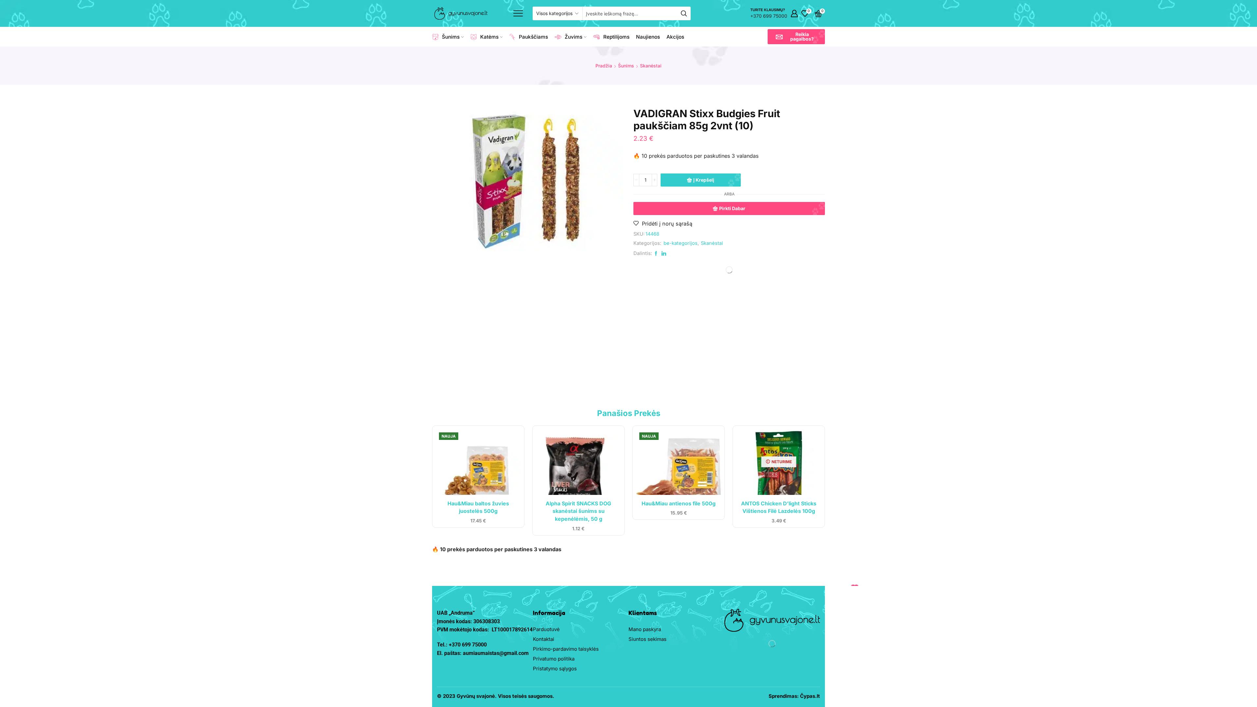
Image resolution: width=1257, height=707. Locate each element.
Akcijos (675, 37)
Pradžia (603, 65)
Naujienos (648, 37)
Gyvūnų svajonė (476, 696)
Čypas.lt (810, 696)
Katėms (489, 37)
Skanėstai (651, 65)
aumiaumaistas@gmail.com (496, 653)
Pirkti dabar (732, 208)
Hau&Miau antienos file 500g (679, 503)
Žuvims (573, 37)
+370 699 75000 (768, 16)
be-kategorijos (681, 243)
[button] (796, 36)
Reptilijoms (616, 37)
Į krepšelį (703, 180)
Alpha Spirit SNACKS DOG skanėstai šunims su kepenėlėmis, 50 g (578, 511)
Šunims (451, 37)
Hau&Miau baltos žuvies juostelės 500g (478, 507)
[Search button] (683, 13)
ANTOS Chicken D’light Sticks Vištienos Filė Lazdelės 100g (778, 507)
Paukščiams (533, 37)
